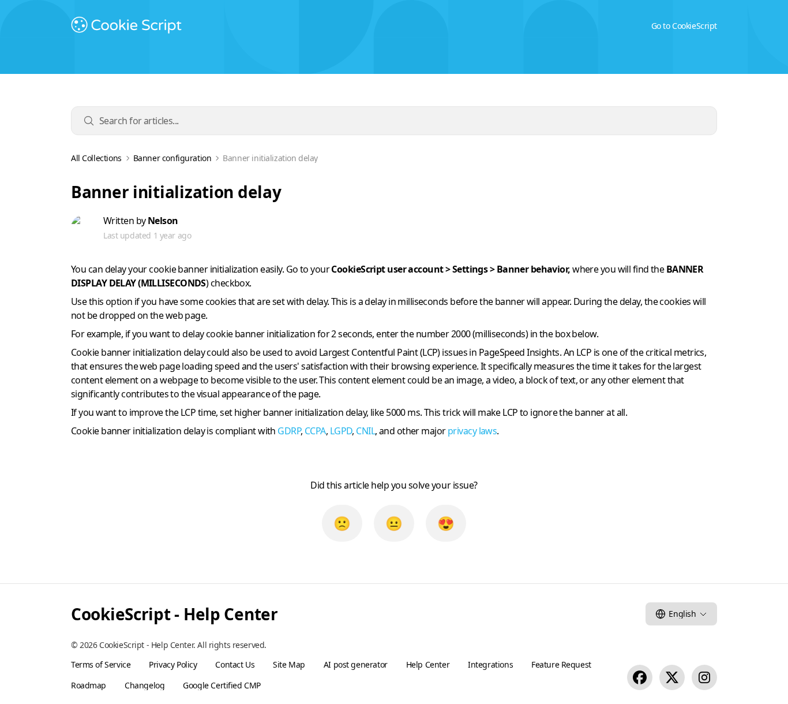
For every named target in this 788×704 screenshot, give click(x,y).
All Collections (96, 158)
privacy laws (472, 430)
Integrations (490, 664)
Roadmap (88, 685)
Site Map (289, 664)
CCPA (315, 430)
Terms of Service (100, 664)
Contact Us (234, 664)
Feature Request (561, 664)
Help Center (427, 664)
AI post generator (356, 664)
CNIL (365, 430)
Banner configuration (172, 158)
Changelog (144, 685)
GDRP (289, 430)
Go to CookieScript (684, 25)
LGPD (341, 430)
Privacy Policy (173, 664)
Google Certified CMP (222, 685)
